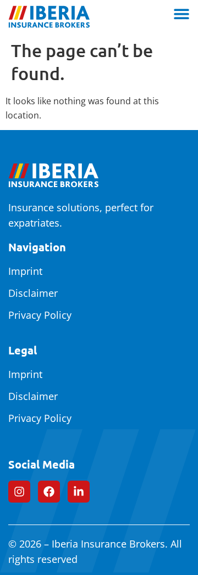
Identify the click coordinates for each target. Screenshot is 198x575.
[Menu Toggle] (181, 13)
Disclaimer (33, 293)
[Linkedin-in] (79, 492)
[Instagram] (19, 492)
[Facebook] (49, 492)
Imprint (25, 271)
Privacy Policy (40, 315)
